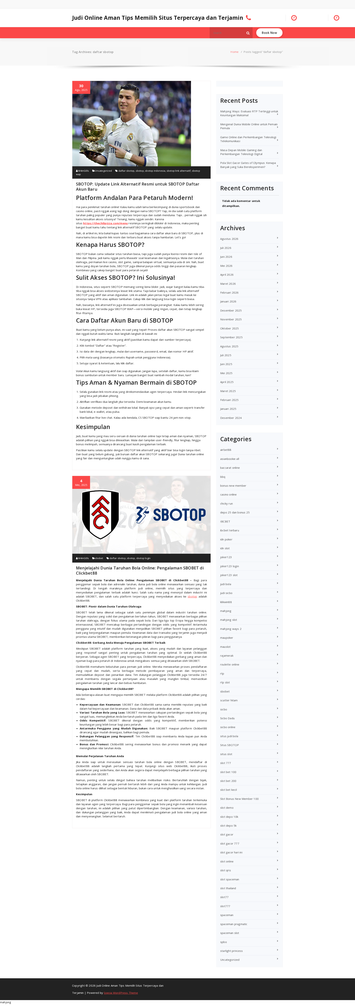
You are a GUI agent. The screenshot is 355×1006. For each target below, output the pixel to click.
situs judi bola (229, 736)
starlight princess (231, 951)
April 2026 (227, 274)
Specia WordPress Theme (121, 993)
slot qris (225, 870)
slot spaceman (229, 879)
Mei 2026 (226, 266)
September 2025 (231, 337)
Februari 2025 (229, 400)
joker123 (226, 557)
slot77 (224, 897)
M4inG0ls (83, 170)
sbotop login (143, 558)
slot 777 (225, 763)
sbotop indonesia (155, 170)
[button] (248, 32)
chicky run (226, 503)
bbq (222, 477)
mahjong (225, 611)
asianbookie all (229, 459)
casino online (228, 494)
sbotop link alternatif (179, 170)
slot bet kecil (228, 789)
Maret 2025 (228, 391)
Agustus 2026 (229, 239)
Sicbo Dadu (227, 718)
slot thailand (228, 888)
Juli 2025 (225, 355)
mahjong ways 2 (230, 629)
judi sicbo (226, 593)
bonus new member (233, 485)
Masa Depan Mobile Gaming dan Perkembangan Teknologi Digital (241, 152)
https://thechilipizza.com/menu (105, 223)
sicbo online (227, 727)
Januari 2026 (228, 301)
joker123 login (229, 566)
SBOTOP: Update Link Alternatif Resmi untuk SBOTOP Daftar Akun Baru (137, 186)
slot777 (225, 906)
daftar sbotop (127, 170)
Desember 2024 (231, 418)
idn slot (225, 548)
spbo (223, 942)
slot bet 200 (228, 781)
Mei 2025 (226, 373)
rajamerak (226, 655)
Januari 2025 (228, 409)
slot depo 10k (229, 816)
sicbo (223, 709)
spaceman (227, 915)
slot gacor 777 (229, 843)
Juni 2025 (226, 364)
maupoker (226, 637)
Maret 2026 (228, 283)
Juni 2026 (226, 256)
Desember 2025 (231, 310)
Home (234, 52)
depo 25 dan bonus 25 (235, 512)
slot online (227, 861)
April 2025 (227, 382)
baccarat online (230, 467)
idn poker (226, 539)
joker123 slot (229, 575)
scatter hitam (229, 700)
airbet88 (225, 450)
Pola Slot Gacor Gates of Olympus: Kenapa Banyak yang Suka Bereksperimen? (248, 164)
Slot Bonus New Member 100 (239, 799)
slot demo (227, 807)
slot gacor (226, 834)
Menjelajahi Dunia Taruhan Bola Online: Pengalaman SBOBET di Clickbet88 (140, 570)
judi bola (225, 584)
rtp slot (225, 682)
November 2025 (231, 319)
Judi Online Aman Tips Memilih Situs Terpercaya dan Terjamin (157, 17)
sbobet (99, 558)
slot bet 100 (228, 772)
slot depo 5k (228, 825)
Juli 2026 (225, 248)
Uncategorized (103, 170)
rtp (222, 673)
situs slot (226, 754)
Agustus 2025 (229, 346)
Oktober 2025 (229, 328)
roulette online (229, 664)
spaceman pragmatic (233, 924)
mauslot (225, 646)
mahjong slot (228, 620)
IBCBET (225, 521)
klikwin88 (226, 602)
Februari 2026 (229, 292)
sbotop (140, 170)
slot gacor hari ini (231, 852)
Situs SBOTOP (229, 745)
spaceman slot (229, 933)
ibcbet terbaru (229, 530)
